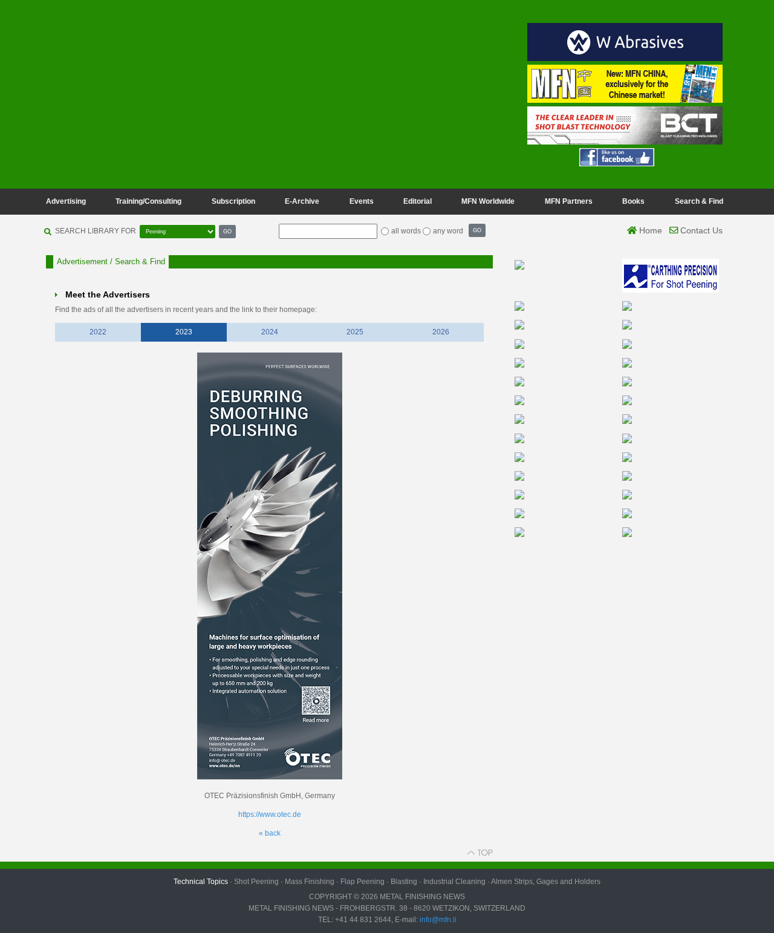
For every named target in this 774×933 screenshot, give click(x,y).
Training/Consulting (148, 201)
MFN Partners (569, 201)
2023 (183, 332)
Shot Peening (256, 881)
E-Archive (302, 201)
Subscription (233, 201)
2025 (354, 332)
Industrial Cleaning (454, 881)
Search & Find (699, 201)
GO (227, 231)
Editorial (417, 201)
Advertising (66, 201)
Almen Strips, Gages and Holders (545, 881)
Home (649, 230)
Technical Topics (201, 881)
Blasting (404, 881)
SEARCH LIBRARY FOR (95, 231)
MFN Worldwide (488, 201)
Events (362, 201)
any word (448, 231)
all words (406, 231)
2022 (97, 332)
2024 (269, 332)
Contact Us (700, 230)
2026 (440, 332)
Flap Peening (362, 881)
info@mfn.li (437, 919)
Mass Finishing (309, 881)
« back (270, 833)
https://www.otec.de (269, 814)
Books (633, 201)
